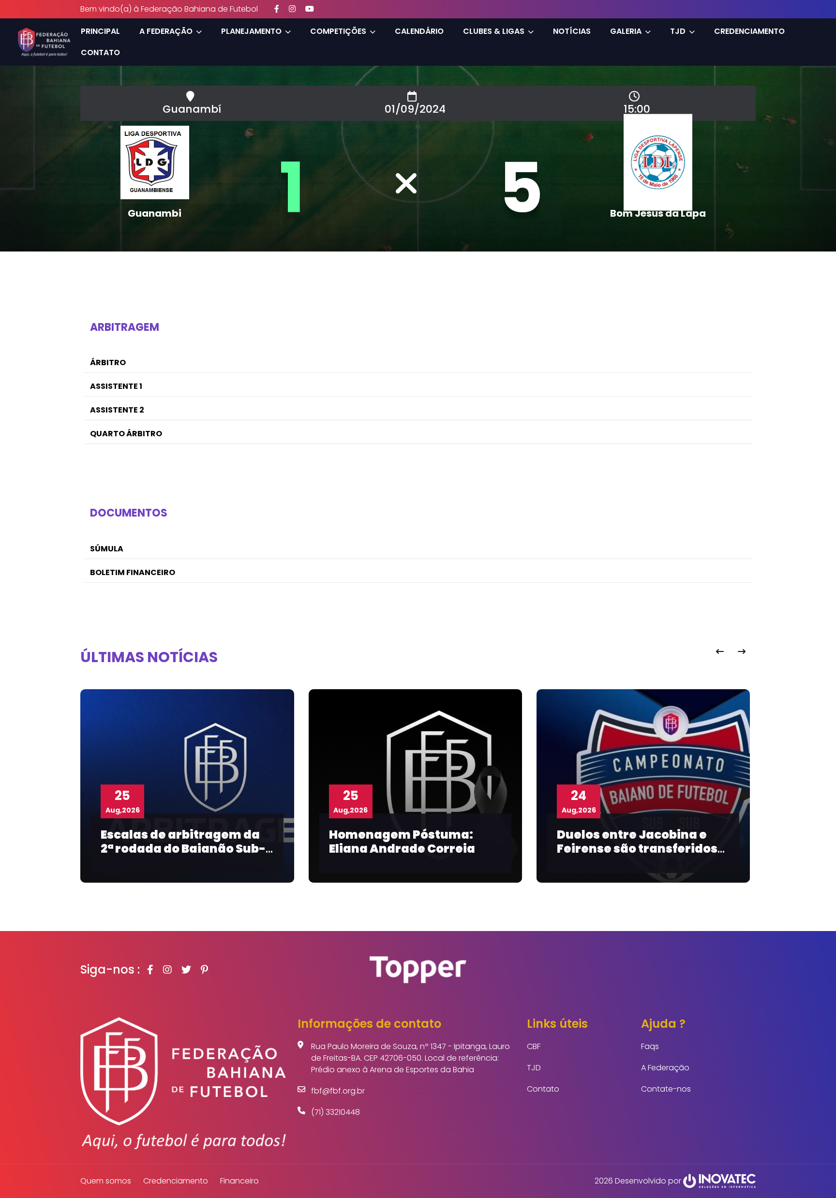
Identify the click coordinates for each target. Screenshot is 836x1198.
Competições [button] (338, 31)
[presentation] (719, 651)
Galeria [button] (626, 31)
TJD (534, 1067)
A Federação (665, 1067)
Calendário (419, 31)
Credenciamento (749, 31)
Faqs (650, 1046)
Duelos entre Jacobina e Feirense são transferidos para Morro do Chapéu (637, 849)
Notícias (572, 31)
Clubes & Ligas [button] (493, 31)
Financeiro (239, 1180)
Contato (100, 52)
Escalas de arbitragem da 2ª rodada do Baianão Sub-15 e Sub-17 (183, 849)
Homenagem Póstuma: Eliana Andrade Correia (402, 842)
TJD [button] (678, 31)
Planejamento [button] (251, 31)
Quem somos (105, 1180)
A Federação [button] (166, 31)
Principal (100, 31)
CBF (533, 1046)
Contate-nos (666, 1088)
